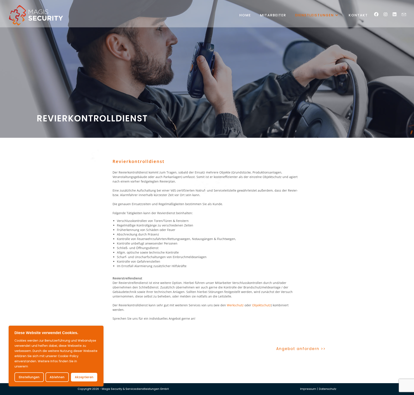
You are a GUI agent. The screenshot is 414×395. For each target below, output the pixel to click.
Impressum (308, 389)
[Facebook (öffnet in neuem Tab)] (378, 14)
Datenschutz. (39, 366)
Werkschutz (235, 305)
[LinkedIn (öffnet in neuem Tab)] (397, 14)
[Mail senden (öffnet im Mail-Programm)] (406, 14)
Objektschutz (261, 305)
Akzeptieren (84, 377)
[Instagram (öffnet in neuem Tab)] (388, 14)
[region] (56, 356)
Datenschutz (327, 389)
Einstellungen (29, 377)
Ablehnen (57, 377)
